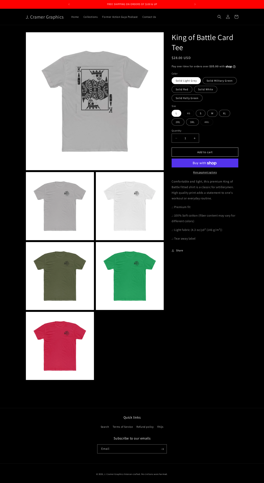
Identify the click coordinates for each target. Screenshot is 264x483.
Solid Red (182, 89)
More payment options (205, 172)
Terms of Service (123, 426)
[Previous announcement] (69, 4)
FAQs (160, 426)
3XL (192, 122)
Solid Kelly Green (187, 98)
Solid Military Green (220, 81)
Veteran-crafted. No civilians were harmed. (146, 474)
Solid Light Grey (186, 81)
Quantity (176, 130)
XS (190, 114)
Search (105, 426)
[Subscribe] (162, 449)
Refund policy (145, 426)
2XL (178, 122)
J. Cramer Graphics (114, 474)
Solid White (205, 89)
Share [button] (179, 250)
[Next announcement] (195, 4)
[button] (219, 17)
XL (224, 113)
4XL (208, 122)
